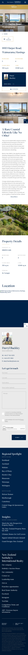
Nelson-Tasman (7, 494)
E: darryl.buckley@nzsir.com (10, 361)
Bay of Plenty (7, 471)
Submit (17, 437)
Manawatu (5, 478)
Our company (7, 565)
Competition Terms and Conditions (10, 606)
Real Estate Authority (9, 590)
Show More (14, 197)
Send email (8, 84)
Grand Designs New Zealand (12, 541)
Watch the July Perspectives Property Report (12, 524)
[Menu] (25, 2)
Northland (5, 460)
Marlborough (6, 498)
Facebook (5, 594)
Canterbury (6, 501)
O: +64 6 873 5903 (7, 358)
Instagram (5, 597)
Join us (4, 583)
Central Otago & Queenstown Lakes (12, 506)
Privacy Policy (4, 624)
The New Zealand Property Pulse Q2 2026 (14, 529)
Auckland (5, 464)
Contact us (6, 576)
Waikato (5, 467)
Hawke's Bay (6, 475)
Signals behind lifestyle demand (13, 538)
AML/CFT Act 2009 (19, 624)
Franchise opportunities (10, 587)
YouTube (5, 601)
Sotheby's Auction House (11, 568)
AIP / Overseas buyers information (10, 611)
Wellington (6, 486)
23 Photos (8, 39)
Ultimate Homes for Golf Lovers (13, 534)
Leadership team (8, 579)
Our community (7, 572)
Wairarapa (5, 482)
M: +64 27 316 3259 (8, 355)
